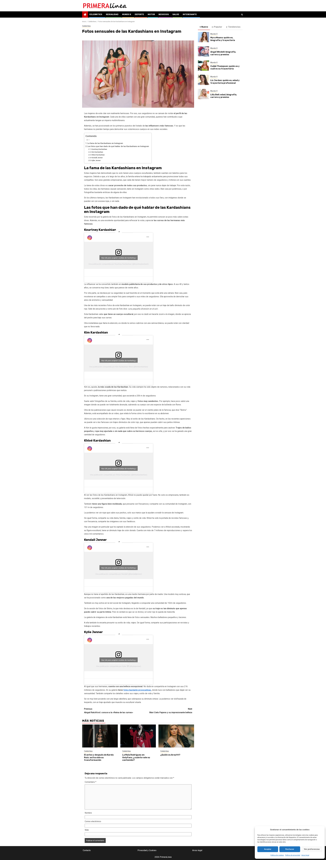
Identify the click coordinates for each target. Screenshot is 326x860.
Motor (151, 14)
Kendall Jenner (97, 158)
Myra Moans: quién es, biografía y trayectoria (222, 38)
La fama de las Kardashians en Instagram (105, 143)
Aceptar (267, 849)
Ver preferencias (312, 849)
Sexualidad (112, 14)
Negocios (164, 14)
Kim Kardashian (97, 152)
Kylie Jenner (96, 160)
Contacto (87, 850)
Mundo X (126, 14)
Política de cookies (277, 855)
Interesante (190, 14)
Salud (175, 14)
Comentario (90, 782)
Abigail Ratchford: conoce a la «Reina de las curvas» (108, 711)
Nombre (88, 813)
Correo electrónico (93, 821)
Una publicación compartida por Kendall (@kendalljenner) (118, 574)
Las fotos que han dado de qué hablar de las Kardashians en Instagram (118, 146)
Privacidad (142, 850)
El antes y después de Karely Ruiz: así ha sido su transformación (99, 757)
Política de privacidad (292, 855)
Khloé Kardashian (98, 155)
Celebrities (95, 14)
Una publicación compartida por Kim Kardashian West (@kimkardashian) (118, 367)
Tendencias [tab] (234, 27)
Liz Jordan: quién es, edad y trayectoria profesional (225, 81)
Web (87, 830)
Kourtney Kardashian (99, 149)
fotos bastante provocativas (137, 690)
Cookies (152, 850)
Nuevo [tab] (204, 27)
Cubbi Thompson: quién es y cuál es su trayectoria (225, 67)
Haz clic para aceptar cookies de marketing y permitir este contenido (118, 258)
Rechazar (289, 849)
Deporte (139, 14)
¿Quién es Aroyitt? (170, 755)
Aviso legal (305, 855)
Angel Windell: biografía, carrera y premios (223, 53)
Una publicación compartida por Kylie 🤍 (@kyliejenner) (118, 666)
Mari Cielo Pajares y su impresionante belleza (170, 711)
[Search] (242, 14)
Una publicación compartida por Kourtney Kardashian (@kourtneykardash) (119, 264)
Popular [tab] (218, 27)
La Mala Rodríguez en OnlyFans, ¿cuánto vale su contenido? (136, 757)
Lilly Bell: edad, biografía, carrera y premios (223, 95)
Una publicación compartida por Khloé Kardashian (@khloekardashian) (118, 475)
